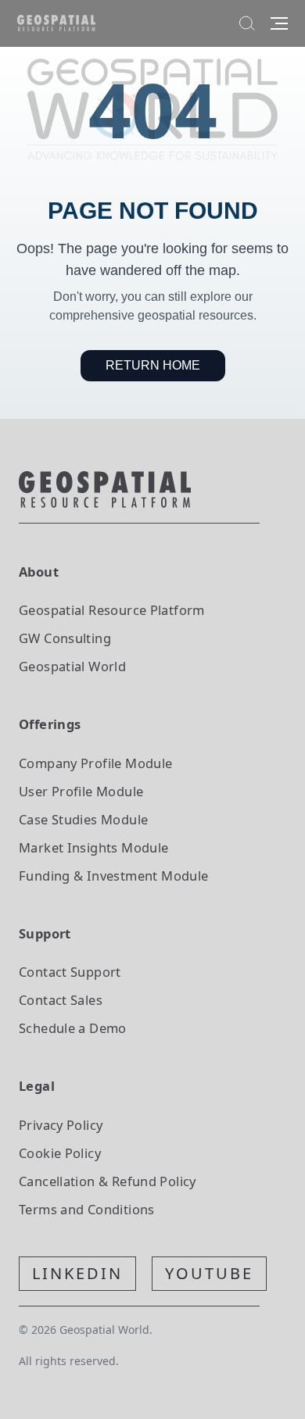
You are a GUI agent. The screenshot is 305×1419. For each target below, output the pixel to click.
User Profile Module (81, 791)
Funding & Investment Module (113, 876)
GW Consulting (65, 638)
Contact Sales (60, 1000)
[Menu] (279, 23)
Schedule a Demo (73, 1028)
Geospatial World (72, 666)
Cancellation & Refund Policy (107, 1181)
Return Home (153, 365)
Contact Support (70, 972)
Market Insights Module (94, 847)
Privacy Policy (60, 1125)
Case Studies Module (83, 819)
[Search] (247, 23)
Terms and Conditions (87, 1209)
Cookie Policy (60, 1153)
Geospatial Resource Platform (112, 610)
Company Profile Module (96, 763)
